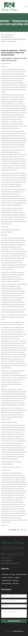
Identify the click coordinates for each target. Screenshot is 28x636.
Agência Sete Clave (18, 631)
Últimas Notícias (6, 583)
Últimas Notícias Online (7, 37)
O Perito (12, 574)
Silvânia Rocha (6, 580)
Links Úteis (15, 580)
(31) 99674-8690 (7, 560)
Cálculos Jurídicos (7, 577)
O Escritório (5, 574)
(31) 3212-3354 (7, 558)
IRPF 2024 (16, 583)
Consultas (17, 577)
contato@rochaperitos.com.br (11, 563)
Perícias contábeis (21, 574)
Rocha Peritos (9, 35)
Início (2, 35)
